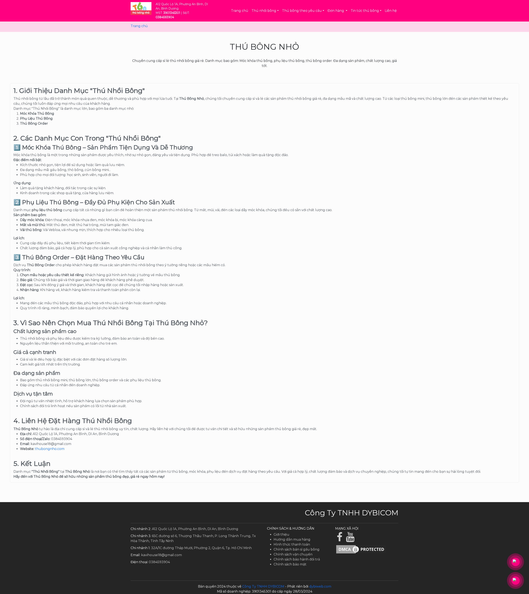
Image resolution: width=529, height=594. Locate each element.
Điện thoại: (139, 562)
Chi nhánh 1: (140, 548)
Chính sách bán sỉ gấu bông (296, 549)
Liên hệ (391, 11)
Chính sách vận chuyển (293, 554)
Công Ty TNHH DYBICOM (263, 586)
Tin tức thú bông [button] (365, 11)
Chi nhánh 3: (141, 536)
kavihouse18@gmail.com (161, 555)
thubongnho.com (49, 449)
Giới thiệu (281, 534)
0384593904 (159, 562)
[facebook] (340, 539)
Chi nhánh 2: (141, 529)
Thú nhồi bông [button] (263, 11)
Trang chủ (239, 11)
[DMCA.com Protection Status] (361, 549)
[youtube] (350, 539)
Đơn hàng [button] (336, 11)
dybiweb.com (320, 586)
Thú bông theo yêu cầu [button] (302, 11)
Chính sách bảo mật (290, 564)
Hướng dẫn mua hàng (292, 539)
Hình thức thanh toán (292, 544)
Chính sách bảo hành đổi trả (297, 559)
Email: (135, 555)
